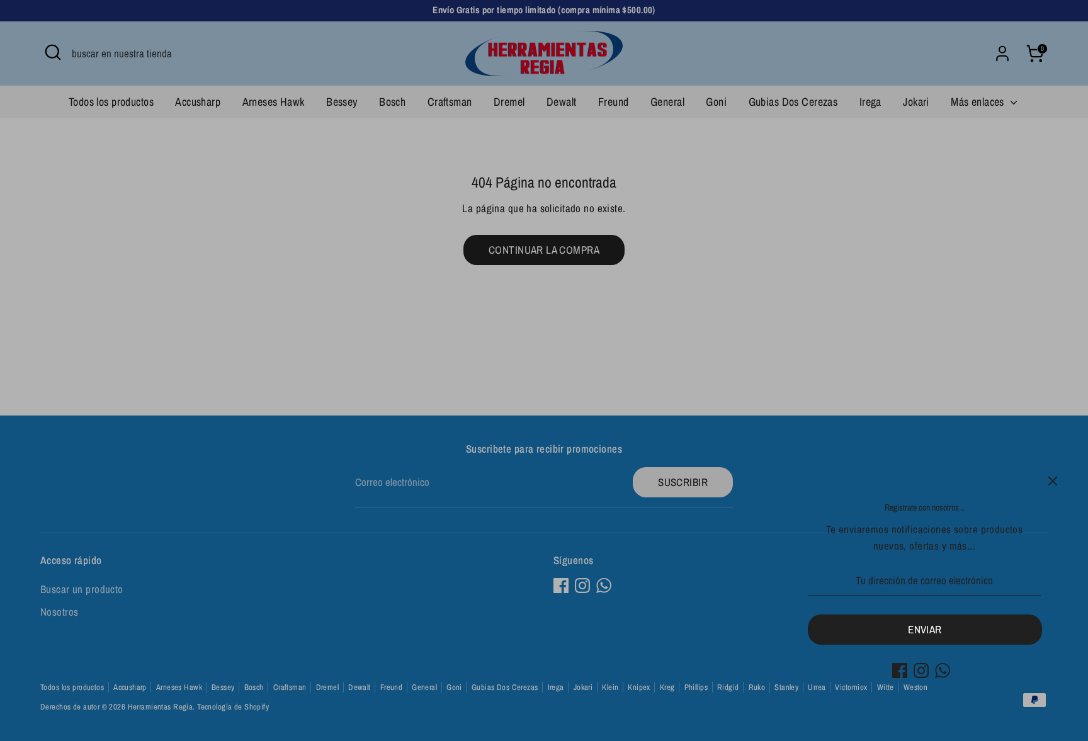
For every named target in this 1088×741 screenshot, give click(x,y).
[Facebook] (899, 670)
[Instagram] (921, 670)
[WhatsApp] (942, 670)
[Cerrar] (1053, 481)
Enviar (925, 629)
